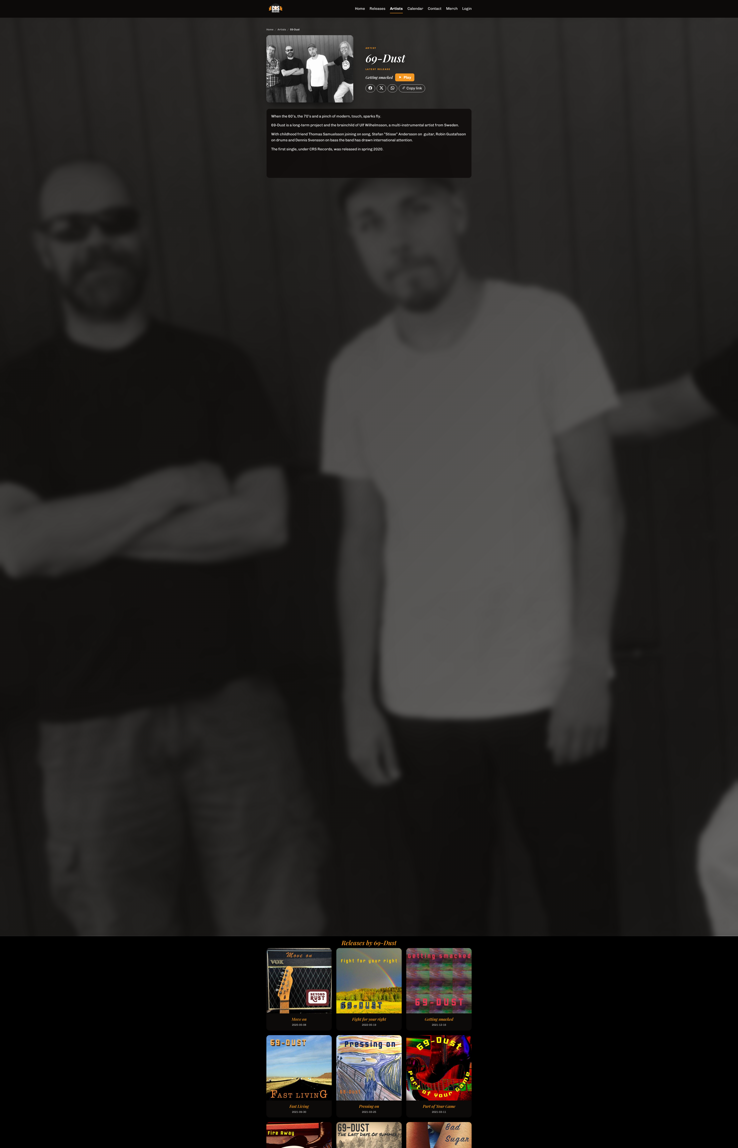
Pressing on (369, 1106)
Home (360, 8)
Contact (434, 8)
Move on (299, 1019)
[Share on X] (381, 88)
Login (467, 8)
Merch (452, 8)
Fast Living (299, 1106)
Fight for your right (369, 1019)
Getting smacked (379, 77)
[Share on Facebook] (370, 88)
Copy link (414, 88)
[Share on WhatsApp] (392, 88)
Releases (377, 8)
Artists (396, 8)
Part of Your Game (439, 1106)
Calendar (415, 8)
